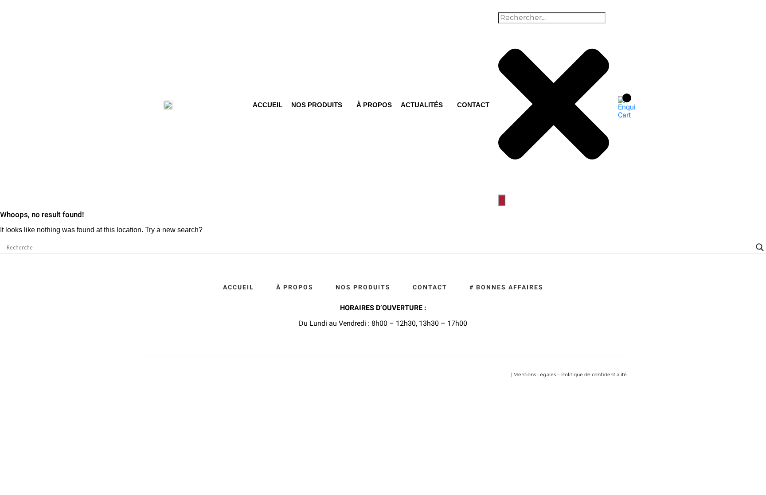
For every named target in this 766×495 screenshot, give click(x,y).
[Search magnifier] (760, 247)
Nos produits (316, 105)
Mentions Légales (534, 374)
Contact (473, 105)
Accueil (267, 105)
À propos (374, 105)
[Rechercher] (501, 200)
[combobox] (552, 17)
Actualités (422, 105)
